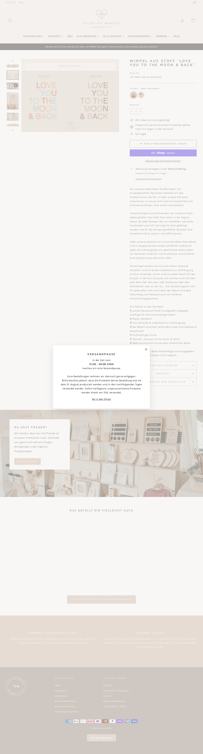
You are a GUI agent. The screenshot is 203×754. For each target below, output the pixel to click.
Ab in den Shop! (101, 399)
